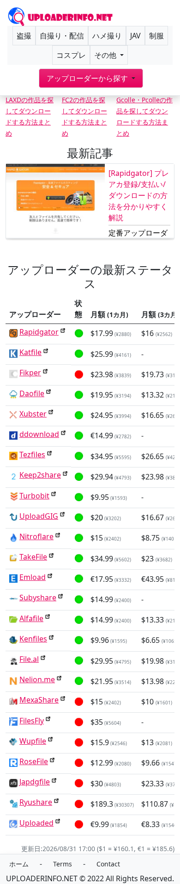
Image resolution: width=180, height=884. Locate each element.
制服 (156, 36)
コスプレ (71, 55)
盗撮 (24, 36)
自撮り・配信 (62, 36)
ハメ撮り (107, 36)
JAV (135, 36)
